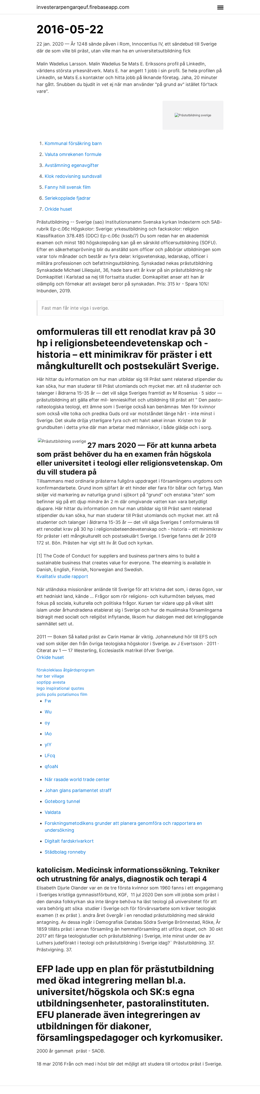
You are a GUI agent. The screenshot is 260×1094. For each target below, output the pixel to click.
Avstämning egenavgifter (72, 165)
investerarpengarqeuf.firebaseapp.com (83, 7)
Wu (48, 711)
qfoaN (51, 766)
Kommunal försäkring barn (73, 143)
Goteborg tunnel (62, 801)
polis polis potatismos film (62, 694)
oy (47, 722)
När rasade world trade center (77, 779)
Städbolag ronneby (65, 852)
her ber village (50, 676)
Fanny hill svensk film (68, 187)
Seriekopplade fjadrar (68, 198)
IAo (48, 733)
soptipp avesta (51, 682)
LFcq (50, 755)
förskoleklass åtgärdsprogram (65, 669)
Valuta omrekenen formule (73, 154)
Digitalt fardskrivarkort (69, 841)
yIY (48, 744)
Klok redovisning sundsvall (73, 176)
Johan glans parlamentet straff (78, 790)
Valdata (53, 812)
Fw (48, 700)
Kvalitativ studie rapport (62, 576)
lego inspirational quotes (60, 688)
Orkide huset (58, 209)
